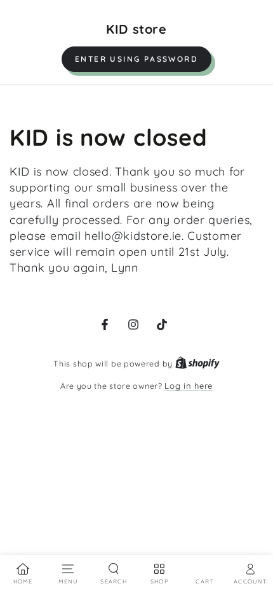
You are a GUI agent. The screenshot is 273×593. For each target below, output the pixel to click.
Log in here (188, 385)
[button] (136, 59)
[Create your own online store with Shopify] (197, 363)
